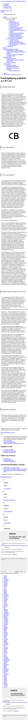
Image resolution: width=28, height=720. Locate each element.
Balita (5, 47)
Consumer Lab (13, 26)
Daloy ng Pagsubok (11, 62)
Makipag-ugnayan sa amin (13, 68)
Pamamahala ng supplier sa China (14, 50)
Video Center (10, 61)
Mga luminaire (13, 45)
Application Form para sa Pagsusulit (15, 59)
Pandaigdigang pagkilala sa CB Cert (12, 74)
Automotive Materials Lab (16, 34)
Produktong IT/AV (14, 39)
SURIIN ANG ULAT (7, 10)
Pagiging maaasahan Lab (15, 29)
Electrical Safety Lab (14, 23)
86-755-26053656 (17, 1)
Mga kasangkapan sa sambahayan (18, 43)
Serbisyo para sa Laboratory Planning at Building (15, 469)
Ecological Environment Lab (16, 37)
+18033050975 (7, 523)
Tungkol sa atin (7, 63)
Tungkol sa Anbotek (11, 65)
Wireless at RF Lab (14, 22)
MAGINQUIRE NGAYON (8, 432)
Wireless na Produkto (15, 41)
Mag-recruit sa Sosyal (15, 70)
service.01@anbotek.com (7, 1)
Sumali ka (9, 69)
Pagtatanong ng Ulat (11, 58)
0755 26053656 (7, 488)
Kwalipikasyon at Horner (13, 66)
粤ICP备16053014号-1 (6, 477)
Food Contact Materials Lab (16, 27)
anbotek (23, 1)
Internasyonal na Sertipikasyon (17, 33)
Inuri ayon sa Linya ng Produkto (14, 38)
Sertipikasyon (10, 46)
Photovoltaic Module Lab (16, 35)
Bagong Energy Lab (14, 25)
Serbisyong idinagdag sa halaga (11, 49)
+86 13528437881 (8, 511)
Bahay (5, 17)
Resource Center (7, 57)
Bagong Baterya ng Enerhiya (16, 42)
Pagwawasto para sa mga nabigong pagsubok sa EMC (15, 55)
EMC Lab (12, 21)
